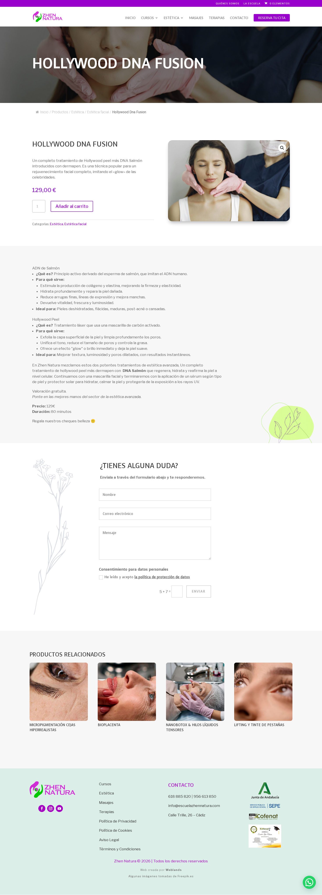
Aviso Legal (109, 840)
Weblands (174, 870)
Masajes (196, 18)
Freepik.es (186, 876)
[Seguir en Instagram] (50, 808)
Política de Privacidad (117, 821)
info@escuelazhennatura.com (194, 805)
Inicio (130, 18)
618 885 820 (179, 796)
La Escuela (252, 3)
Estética (171, 18)
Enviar (198, 591)
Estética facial (75, 224)
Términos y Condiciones (120, 849)
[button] (282, 148)
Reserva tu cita (271, 18)
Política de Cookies (115, 830)
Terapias (217, 18)
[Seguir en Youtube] (59, 808)
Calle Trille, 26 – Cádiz (186, 815)
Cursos (147, 18)
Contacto (239, 18)
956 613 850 (205, 796)
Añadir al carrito (71, 206)
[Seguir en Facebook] (41, 808)
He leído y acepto (147, 577)
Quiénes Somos (227, 3)
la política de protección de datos (162, 577)
